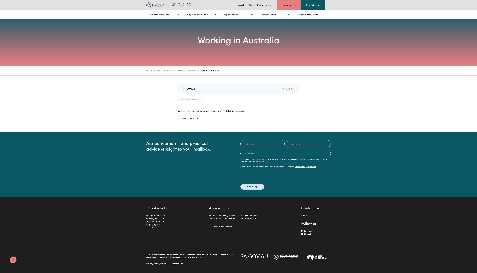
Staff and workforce (190, 99)
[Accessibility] (13, 259)
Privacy (149, 263)
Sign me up (252, 186)
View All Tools (289, 89)
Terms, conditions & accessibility (168, 263)
